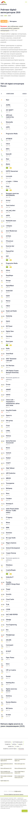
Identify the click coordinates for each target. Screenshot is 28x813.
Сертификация (18, 742)
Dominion (9, 533)
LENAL (8, 431)
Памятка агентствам (9, 748)
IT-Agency (9, 517)
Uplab (8, 296)
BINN (7, 528)
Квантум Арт (10, 246)
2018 (9, 15)
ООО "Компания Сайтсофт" (11, 359)
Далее (8, 164)
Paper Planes (10, 657)
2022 (2, 15)
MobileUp (9, 316)
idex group (9, 420)
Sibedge (8, 620)
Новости (11, 746)
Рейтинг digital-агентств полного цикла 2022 (19, 776)
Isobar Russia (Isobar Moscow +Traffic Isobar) (12, 510)
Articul (8, 200)
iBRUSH (8, 478)
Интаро (8, 280)
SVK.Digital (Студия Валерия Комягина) (12, 371)
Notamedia (9, 122)
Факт (7, 100)
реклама (21, 748)
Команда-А (9, 504)
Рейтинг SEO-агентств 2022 (6, 768)
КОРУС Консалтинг (12, 171)
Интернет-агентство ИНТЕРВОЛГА (12, 194)
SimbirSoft (9, 291)
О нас (17, 746)
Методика (13, 21)
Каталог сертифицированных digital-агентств (6, 759)
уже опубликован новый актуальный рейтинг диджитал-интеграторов (12, 28)
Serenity (8, 594)
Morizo (8, 301)
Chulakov (9, 498)
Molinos (8, 436)
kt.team (8, 715)
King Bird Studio (11, 410)
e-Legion (9, 181)
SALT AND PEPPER (12, 614)
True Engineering (11, 625)
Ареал (8, 321)
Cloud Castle (10, 599)
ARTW (8, 216)
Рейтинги (8, 742)
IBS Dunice (9, 708)
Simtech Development (13, 548)
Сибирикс (9, 226)
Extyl (7, 186)
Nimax (8, 522)
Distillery (9, 696)
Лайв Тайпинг (10, 468)
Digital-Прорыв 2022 (5, 780)
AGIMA (8, 105)
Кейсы (14, 744)
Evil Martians (10, 365)
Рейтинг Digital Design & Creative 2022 (20, 772)
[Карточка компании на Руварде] (7, 168)
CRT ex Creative (11, 670)
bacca (7, 664)
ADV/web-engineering (10, 116)
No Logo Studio (11, 538)
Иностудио (9, 341)
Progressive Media (12, 134)
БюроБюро (9, 275)
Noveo (8, 448)
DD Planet (9, 326)
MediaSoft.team (11, 221)
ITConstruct (9, 241)
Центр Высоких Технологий (11, 442)
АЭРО (8, 127)
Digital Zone (10, 331)
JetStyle (8, 236)
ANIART (8, 389)
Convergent (9, 645)
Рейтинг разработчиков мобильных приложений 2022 (7, 772)
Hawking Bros (10, 683)
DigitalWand (10, 286)
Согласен (24, 811)
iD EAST (8, 651)
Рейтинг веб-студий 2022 (20, 763)
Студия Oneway (11, 553)
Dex (7, 630)
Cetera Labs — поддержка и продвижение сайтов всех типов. (13, 402)
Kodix (8, 348)
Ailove (8, 270)
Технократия (10, 483)
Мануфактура (10, 635)
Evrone (8, 384)
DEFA (7, 149)
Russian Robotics (11, 702)
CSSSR (8, 609)
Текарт (8, 589)
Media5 (8, 458)
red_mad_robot (10, 210)
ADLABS (8, 640)
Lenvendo (9, 176)
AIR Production (10, 473)
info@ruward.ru (17, 791)
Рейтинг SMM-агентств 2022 (20, 768)
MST (7, 256)
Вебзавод (9, 488)
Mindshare (9, 565)
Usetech (8, 453)
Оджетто (9, 415)
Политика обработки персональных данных (13, 794)
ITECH (8, 144)
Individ (8, 395)
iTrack (8, 426)
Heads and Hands (11, 311)
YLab (7, 604)
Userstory (9, 336)
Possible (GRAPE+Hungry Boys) (13, 583)
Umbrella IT (9, 577)
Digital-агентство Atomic (11, 690)
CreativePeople (11, 570)
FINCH (8, 306)
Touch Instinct (10, 205)
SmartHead (9, 353)
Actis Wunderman (11, 231)
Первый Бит (10, 251)
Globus (15, 181)
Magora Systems (11, 543)
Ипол (7, 493)
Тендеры (7, 744)
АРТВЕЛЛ (9, 139)
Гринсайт (9, 154)
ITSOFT (8, 463)
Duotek (8, 676)
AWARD (20, 744)
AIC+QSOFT (9, 110)
